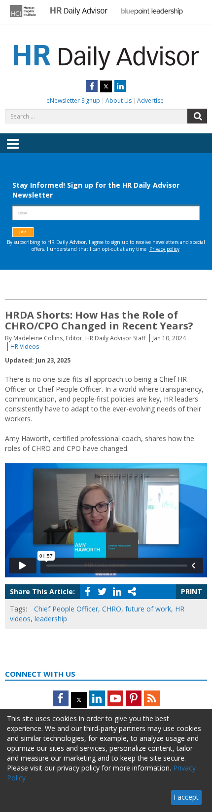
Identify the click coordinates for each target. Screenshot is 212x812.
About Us (119, 100)
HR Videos (24, 346)
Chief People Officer (66, 608)
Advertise (150, 100)
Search (197, 116)
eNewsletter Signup (73, 100)
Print (191, 591)
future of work (148, 608)
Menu (13, 150)
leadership (51, 618)
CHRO (111, 608)
